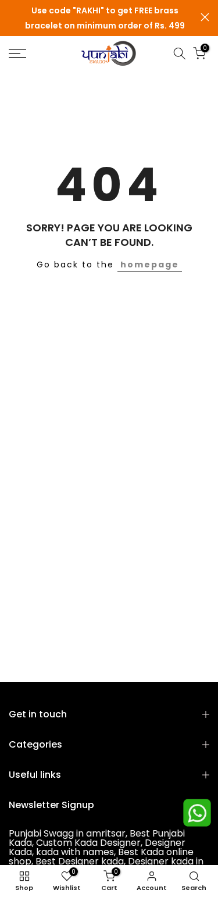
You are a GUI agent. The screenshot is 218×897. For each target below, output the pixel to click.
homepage (149, 264)
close (205, 17)
